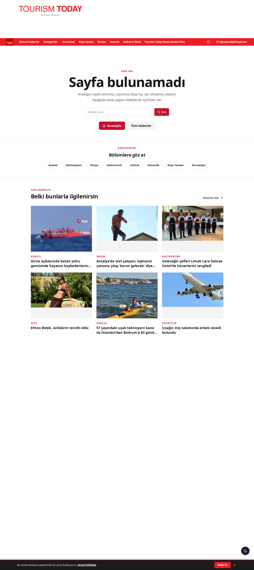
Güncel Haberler (29, 42)
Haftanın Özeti (132, 42)
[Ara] (209, 42)
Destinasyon (74, 165)
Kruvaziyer (199, 165)
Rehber (101, 42)
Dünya (94, 165)
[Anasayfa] (50, 10)
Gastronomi (114, 165)
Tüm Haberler (141, 126)
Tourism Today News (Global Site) (165, 42)
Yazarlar (115, 42)
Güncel (134, 165)
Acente (53, 165)
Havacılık (153, 165)
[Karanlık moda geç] (245, 551)
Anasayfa (114, 126)
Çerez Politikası (87, 565)
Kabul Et (223, 565)
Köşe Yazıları (86, 42)
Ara (163, 112)
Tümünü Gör (211, 198)
